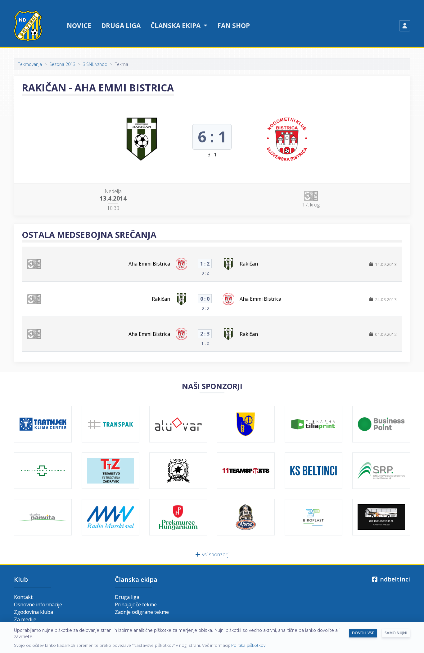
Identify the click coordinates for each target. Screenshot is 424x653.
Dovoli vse (363, 633)
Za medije (25, 619)
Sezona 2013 (62, 64)
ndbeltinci (394, 579)
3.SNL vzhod (95, 64)
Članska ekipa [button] (176, 25)
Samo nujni (396, 633)
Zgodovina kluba (33, 612)
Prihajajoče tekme (136, 604)
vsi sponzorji (215, 554)
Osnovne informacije (38, 604)
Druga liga (121, 25)
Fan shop (233, 25)
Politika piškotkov (248, 645)
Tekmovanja (30, 64)
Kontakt (23, 597)
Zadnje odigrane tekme (142, 612)
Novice (79, 25)
